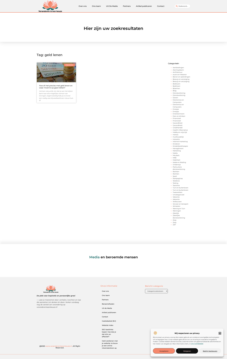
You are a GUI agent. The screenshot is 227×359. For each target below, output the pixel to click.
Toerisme (176, 185)
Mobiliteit (176, 160)
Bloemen (176, 88)
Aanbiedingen (178, 67)
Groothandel (178, 128)
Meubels (176, 155)
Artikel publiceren (144, 6)
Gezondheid (177, 123)
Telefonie (176, 181)
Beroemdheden (108, 304)
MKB (174, 158)
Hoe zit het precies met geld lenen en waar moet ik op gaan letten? (55, 86)
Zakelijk (176, 213)
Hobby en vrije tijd (180, 132)
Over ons (83, 6)
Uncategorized (178, 195)
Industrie (176, 139)
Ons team (96, 6)
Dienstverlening (179, 93)
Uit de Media (107, 308)
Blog (174, 91)
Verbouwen (177, 201)
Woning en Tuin (179, 208)
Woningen (177, 211)
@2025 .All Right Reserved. (59, 347)
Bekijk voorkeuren (210, 351)
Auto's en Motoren (180, 74)
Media (175, 153)
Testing (175, 183)
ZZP (174, 225)
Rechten (176, 172)
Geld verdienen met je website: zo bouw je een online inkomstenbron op (110, 344)
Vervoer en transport (180, 204)
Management (178, 148)
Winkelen (176, 206)
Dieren (175, 98)
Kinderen (176, 144)
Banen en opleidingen (181, 77)
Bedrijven (176, 84)
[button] (220, 333)
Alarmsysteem (178, 70)
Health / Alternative (180, 130)
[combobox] (182, 6)
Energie (176, 109)
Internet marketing (180, 141)
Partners (127, 6)
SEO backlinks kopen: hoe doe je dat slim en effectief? (109, 333)
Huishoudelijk (178, 137)
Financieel (177, 118)
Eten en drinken (179, 116)
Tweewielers (177, 192)
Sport (175, 176)
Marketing (177, 151)
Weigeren (187, 351)
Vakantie (176, 197)
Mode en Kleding (179, 162)
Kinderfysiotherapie (180, 146)
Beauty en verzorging (181, 79)
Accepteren (163, 351)
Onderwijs (177, 165)
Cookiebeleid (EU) (109, 321)
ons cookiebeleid (197, 344)
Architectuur (177, 72)
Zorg (174, 220)
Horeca (175, 135)
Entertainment (178, 114)
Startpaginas (178, 178)
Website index (107, 325)
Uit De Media (112, 6)
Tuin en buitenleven (180, 188)
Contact (160, 6)
